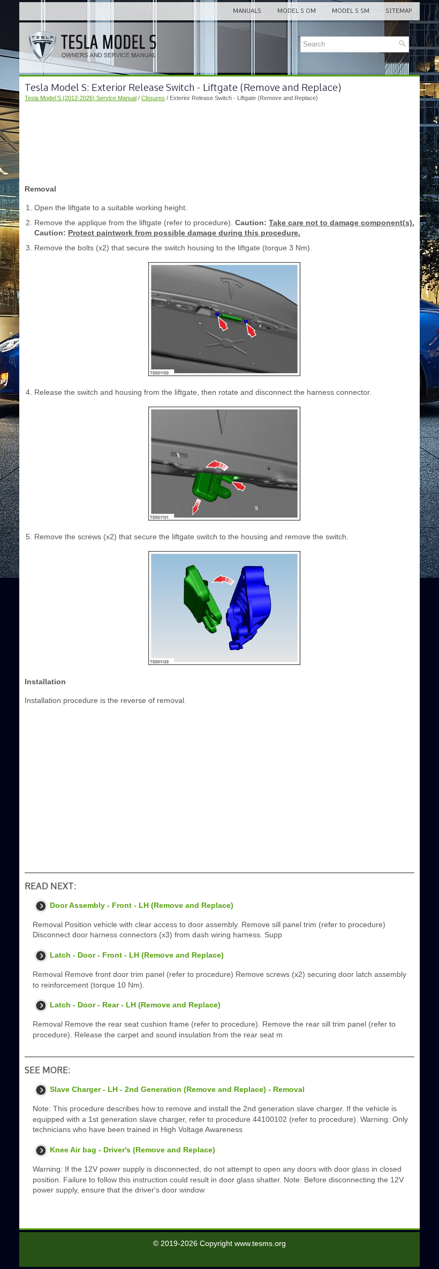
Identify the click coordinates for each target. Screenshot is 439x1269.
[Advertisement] (219, 143)
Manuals (247, 10)
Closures (153, 98)
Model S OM (296, 10)
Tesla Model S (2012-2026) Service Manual (81, 98)
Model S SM (350, 10)
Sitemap (398, 10)
